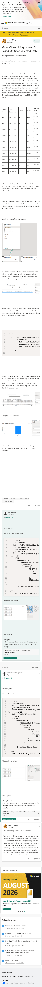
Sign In (38, 23)
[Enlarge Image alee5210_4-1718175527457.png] (21, 399)
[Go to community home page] (15, 23)
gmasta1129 (20, 963)
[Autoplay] (17, 912)
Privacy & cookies (18, 976)
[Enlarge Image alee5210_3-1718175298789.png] (21, 288)
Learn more (24, 35)
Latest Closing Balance (12, 960)
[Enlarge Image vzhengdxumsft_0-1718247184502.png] (21, 612)
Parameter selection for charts (15, 926)
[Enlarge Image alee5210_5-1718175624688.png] (21, 428)
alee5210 (10, 40)
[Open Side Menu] (2, 22)
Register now (6, 16)
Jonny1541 (18, 936)
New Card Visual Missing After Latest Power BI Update (21, 942)
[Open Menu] (39, 28)
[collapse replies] (21, 671)
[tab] (20, 912)
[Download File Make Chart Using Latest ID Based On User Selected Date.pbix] (37, 652)
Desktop (6, 28)
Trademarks (5, 980)
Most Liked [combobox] (35, 667)
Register (31, 23)
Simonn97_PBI (19, 946)
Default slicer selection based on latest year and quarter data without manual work (21, 952)
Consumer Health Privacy (26, 983)
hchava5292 (19, 955)
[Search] (26, 23)
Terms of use (29, 976)
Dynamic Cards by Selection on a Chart (18, 933)
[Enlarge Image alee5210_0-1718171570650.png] (19, 242)
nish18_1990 (20, 928)
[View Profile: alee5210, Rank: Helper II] (4, 41)
